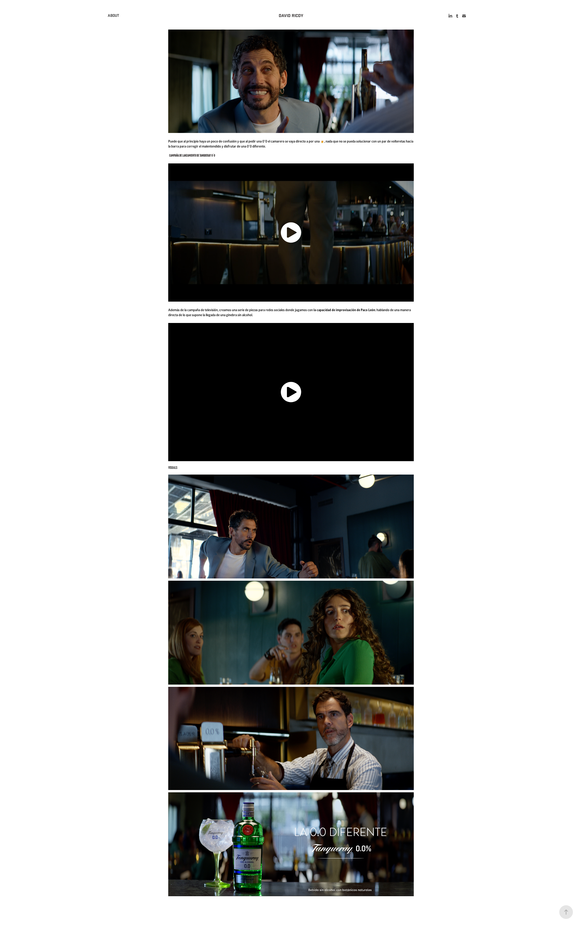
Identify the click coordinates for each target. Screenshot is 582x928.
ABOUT (113, 15)
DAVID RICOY (291, 15)
